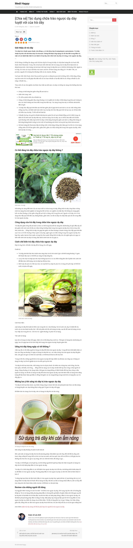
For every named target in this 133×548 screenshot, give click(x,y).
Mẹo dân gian (61, 12)
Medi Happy (22, 3)
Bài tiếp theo (64, 533)
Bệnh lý (31, 12)
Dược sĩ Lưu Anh (34, 26)
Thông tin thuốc (42, 12)
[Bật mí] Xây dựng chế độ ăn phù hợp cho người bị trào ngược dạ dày (43, 507)
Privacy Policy (83, 12)
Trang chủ (23, 12)
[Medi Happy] (17, 12)
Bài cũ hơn (31, 533)
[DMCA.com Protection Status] (92, 74)
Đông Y (52, 12)
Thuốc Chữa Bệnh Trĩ (97, 50)
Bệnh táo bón (72, 12)
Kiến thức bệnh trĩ (96, 41)
